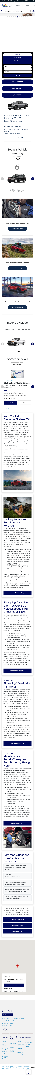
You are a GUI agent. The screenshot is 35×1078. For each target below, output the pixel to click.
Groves (6, 442)
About (28, 1041)
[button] (17, 970)
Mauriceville (11, 440)
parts (8, 778)
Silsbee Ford (3, 1071)
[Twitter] (6, 1033)
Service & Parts (13, 1042)
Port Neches (27, 440)
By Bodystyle (17, 57)
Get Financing (17, 272)
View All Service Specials (17, 366)
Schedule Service (17, 368)
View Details (16, 142)
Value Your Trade (17, 929)
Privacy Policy (7, 1071)
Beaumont (25, 434)
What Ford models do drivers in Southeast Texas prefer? (15, 880)
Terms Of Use (11, 1071)
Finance (21, 1041)
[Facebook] (3, 1033)
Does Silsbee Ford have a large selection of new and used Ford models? (15, 871)
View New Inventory (17, 597)
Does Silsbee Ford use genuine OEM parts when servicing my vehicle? (17, 894)
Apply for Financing (17, 747)
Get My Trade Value (17, 311)
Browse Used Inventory (17, 674)
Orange (21, 436)
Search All (17, 63)
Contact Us (8, 1019)
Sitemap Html (20, 1071)
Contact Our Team (17, 935)
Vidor (5, 440)
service (27, 776)
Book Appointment (17, 827)
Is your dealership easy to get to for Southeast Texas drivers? (16, 901)
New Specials (5, 1057)
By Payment (17, 60)
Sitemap (15, 1071)
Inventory (5, 1041)
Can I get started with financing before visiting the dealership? (15, 887)
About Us (28, 1044)
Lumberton (11, 434)
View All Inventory (16, 160)
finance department (20, 697)
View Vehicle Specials (17, 923)
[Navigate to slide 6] (17, 16)
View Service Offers (17, 232)
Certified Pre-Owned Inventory (5, 1053)
